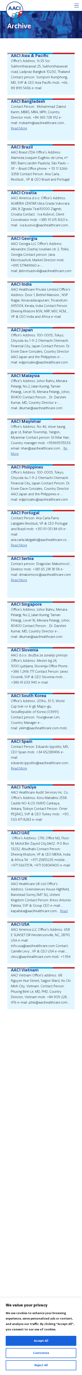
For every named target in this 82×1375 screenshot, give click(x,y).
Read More (19, 128)
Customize (41, 1353)
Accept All (41, 1341)
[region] (41, 1336)
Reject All (41, 1365)
